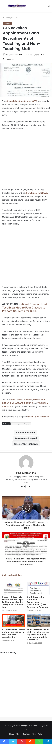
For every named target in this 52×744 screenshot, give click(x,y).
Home (7, 18)
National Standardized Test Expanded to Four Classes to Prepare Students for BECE (24, 308)
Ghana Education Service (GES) (21, 101)
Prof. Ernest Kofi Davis (37, 193)
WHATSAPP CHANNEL (21, 399)
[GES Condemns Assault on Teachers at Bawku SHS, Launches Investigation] (13, 620)
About (18, 734)
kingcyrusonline (12, 55)
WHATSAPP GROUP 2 (22, 403)
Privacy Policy (37, 734)
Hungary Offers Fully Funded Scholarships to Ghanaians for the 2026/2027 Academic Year (12, 602)
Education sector (26, 432)
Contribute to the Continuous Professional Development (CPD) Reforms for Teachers (37, 602)
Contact (26, 734)
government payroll (26, 438)
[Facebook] (26, 486)
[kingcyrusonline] (17, 6)
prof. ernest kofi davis (26, 444)
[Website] (22, 486)
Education (15, 18)
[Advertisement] (26, 159)
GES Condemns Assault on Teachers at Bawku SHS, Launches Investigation (13, 633)
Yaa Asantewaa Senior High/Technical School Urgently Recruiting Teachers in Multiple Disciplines (38, 634)
